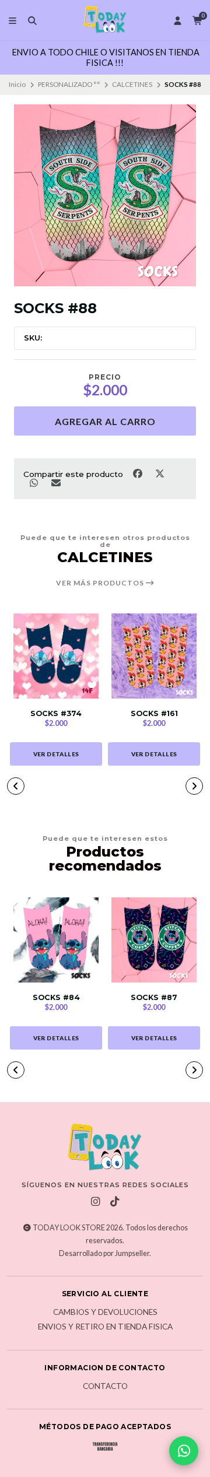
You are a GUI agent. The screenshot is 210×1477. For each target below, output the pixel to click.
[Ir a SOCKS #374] (56, 656)
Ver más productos (101, 583)
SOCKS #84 (56, 997)
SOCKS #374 (56, 713)
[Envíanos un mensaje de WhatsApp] (183, 1450)
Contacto (105, 1387)
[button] (15, 786)
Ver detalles (56, 753)
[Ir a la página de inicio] (105, 20)
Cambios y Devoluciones (105, 1312)
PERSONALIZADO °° (69, 84)
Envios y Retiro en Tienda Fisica (105, 1327)
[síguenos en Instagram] (95, 1202)
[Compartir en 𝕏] (159, 473)
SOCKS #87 (154, 997)
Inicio (17, 84)
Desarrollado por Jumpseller (104, 1253)
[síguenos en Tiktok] (114, 1202)
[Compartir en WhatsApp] (34, 483)
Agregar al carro (105, 421)
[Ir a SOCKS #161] (154, 656)
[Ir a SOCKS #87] (154, 940)
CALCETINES (132, 84)
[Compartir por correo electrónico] (56, 483)
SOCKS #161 (154, 713)
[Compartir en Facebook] (138, 473)
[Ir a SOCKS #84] (56, 940)
